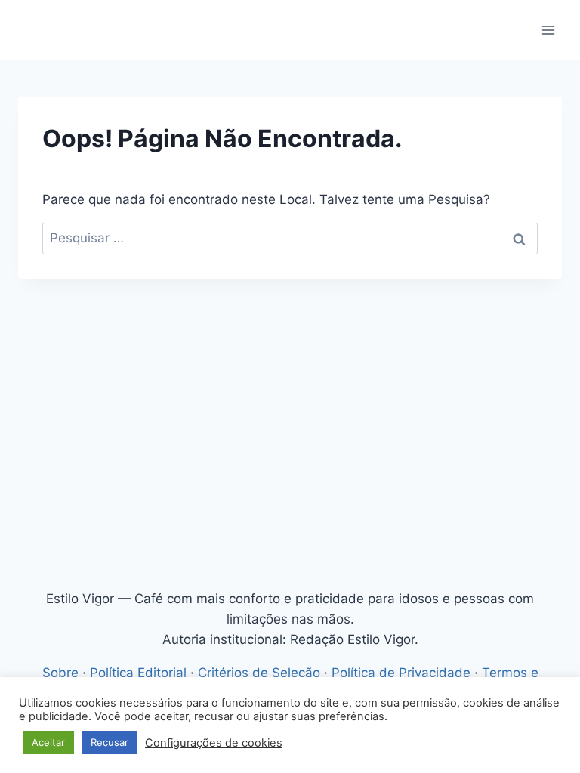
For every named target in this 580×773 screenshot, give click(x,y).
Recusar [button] (109, 742)
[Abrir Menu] (548, 30)
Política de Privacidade (401, 672)
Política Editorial (138, 672)
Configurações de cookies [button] (213, 743)
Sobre (60, 672)
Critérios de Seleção (259, 672)
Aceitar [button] (48, 742)
